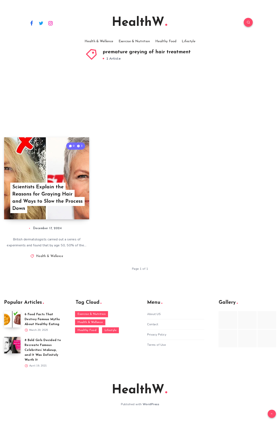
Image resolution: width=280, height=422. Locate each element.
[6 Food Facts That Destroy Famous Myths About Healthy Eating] (12, 319)
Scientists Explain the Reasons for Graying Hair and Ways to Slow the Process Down (47, 198)
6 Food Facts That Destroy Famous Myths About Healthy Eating (42, 319)
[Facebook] (31, 22)
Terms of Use (156, 345)
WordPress (151, 404)
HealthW (138, 23)
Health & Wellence (99, 41)
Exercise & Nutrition (134, 41)
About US (154, 314)
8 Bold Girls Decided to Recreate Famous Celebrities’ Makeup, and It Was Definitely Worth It (43, 350)
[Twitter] (41, 22)
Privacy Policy (156, 335)
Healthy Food (165, 41)
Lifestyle (188, 41)
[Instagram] (51, 22)
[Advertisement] (140, 104)
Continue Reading (70, 207)
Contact (152, 324)
